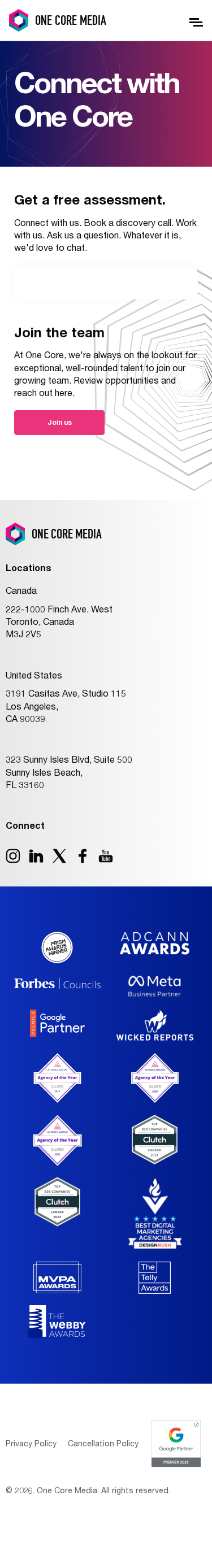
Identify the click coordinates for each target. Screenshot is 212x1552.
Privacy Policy (31, 1443)
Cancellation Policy (103, 1443)
